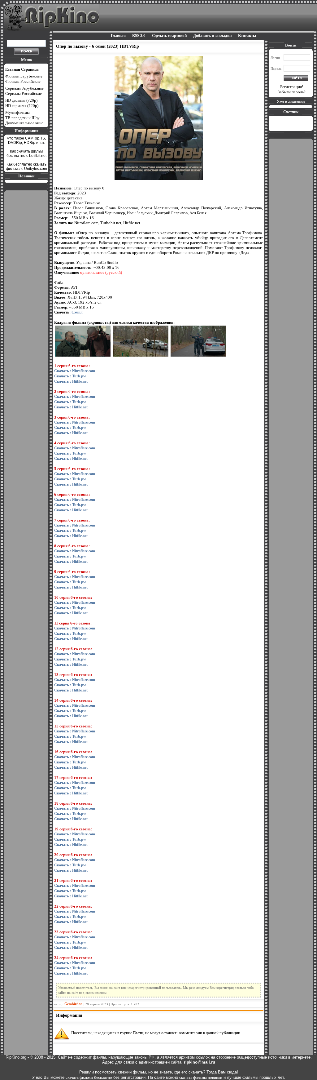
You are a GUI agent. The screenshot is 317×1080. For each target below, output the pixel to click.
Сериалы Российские (23, 93)
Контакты (247, 35)
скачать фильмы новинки (200, 1077)
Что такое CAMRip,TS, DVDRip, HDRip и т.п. (26, 140)
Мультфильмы (17, 112)
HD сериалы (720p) (21, 105)
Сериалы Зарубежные (24, 88)
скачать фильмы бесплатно (89, 1077)
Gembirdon (73, 1004)
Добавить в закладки (212, 35)
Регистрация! (291, 86)
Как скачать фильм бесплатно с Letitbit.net (26, 153)
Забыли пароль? (292, 92)
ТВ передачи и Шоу (22, 117)
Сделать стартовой (169, 35)
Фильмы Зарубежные (23, 76)
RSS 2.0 (138, 35)
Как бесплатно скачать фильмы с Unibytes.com (26, 166)
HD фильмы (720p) (21, 100)
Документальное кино (24, 123)
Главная (118, 35)
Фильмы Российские (23, 81)
